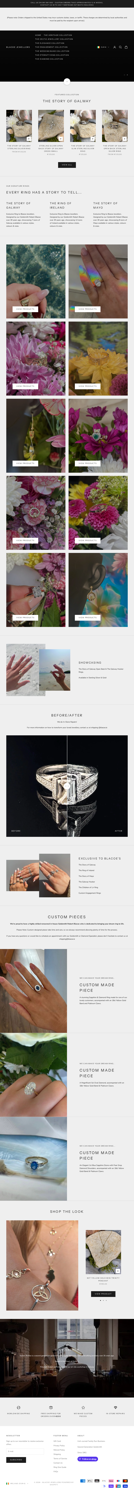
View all (67, 165)
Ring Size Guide (60, 1467)
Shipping (57, 1454)
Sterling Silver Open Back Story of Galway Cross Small (51, 148)
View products (25, 309)
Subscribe (16, 1460)
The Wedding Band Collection (52, 51)
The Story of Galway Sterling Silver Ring (19, 147)
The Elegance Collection (49, 43)
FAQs (56, 1471)
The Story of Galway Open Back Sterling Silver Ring (115, 148)
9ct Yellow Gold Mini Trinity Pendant (103, 1279)
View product (103, 1294)
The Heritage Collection (58, 35)
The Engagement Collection (51, 47)
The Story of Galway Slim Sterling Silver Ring (83, 148)
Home (38, 35)
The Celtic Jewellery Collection (54, 39)
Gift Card (57, 1441)
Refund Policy (59, 1450)
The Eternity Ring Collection (52, 55)
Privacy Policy (59, 1445)
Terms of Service (60, 1458)
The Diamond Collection (49, 59)
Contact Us (58, 1463)
